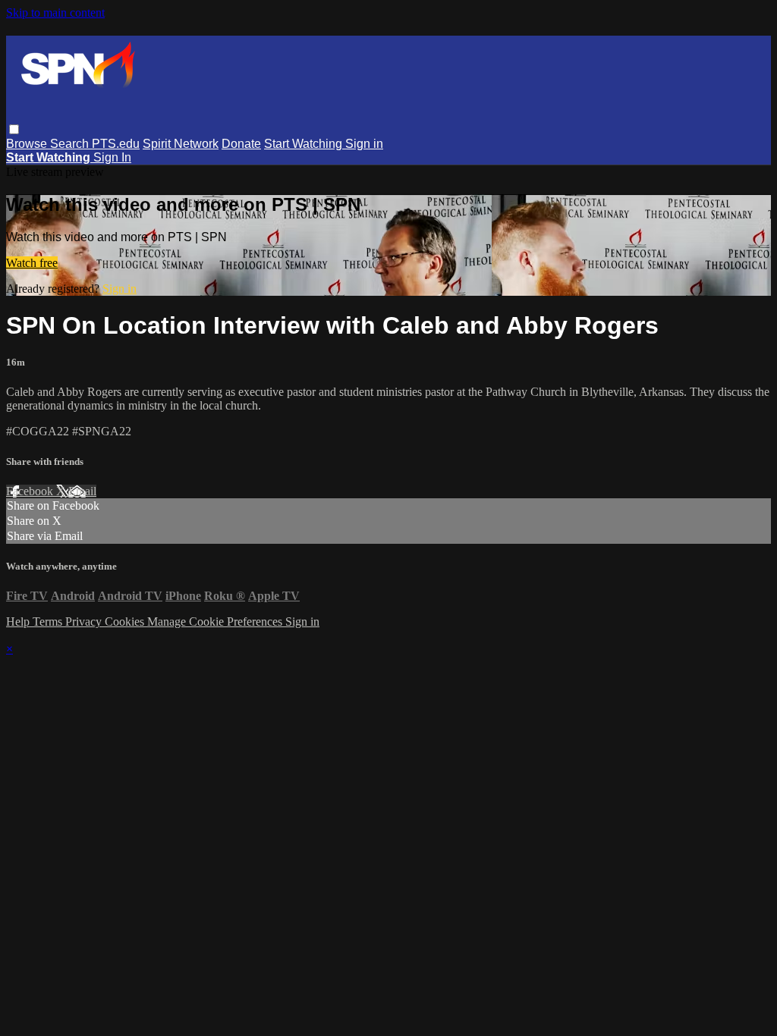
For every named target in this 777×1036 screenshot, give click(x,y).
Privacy (85, 621)
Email (82, 491)
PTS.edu (116, 143)
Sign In (112, 157)
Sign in (364, 143)
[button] (14, 129)
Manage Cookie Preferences (216, 621)
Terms (49, 621)
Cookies (126, 621)
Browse (28, 143)
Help (19, 621)
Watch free (32, 262)
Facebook (31, 491)
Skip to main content (55, 12)
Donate (241, 143)
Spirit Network (181, 143)
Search (71, 143)
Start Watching (304, 143)
